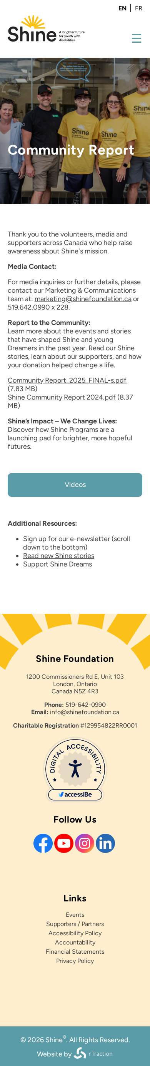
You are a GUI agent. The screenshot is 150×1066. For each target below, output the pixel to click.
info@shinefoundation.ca (84, 712)
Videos (75, 484)
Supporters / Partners (75, 924)
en (122, 8)
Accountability (75, 942)
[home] (46, 39)
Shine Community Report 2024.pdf (62, 397)
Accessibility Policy (75, 933)
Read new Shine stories (58, 555)
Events (75, 914)
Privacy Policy (75, 960)
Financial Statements (75, 951)
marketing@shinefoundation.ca (83, 299)
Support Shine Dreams (57, 564)
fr (138, 8)
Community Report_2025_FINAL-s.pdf (67, 380)
